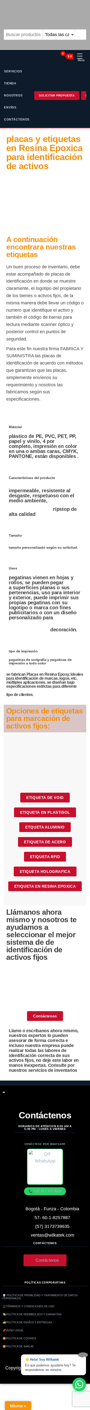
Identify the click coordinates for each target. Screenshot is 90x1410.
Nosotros (13, 95)
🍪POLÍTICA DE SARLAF (18, 1346)
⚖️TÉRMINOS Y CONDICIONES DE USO (28, 1306)
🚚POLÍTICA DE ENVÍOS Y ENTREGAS (27, 1322)
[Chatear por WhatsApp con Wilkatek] (79, 1384)
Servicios (13, 71)
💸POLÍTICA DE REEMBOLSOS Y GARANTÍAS (32, 1314)
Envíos (10, 107)
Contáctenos (17, 119)
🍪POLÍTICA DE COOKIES (19, 1338)
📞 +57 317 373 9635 (44, 1191)
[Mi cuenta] (54, 56)
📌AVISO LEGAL (13, 1330)
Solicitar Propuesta (57, 95)
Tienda (10, 83)
